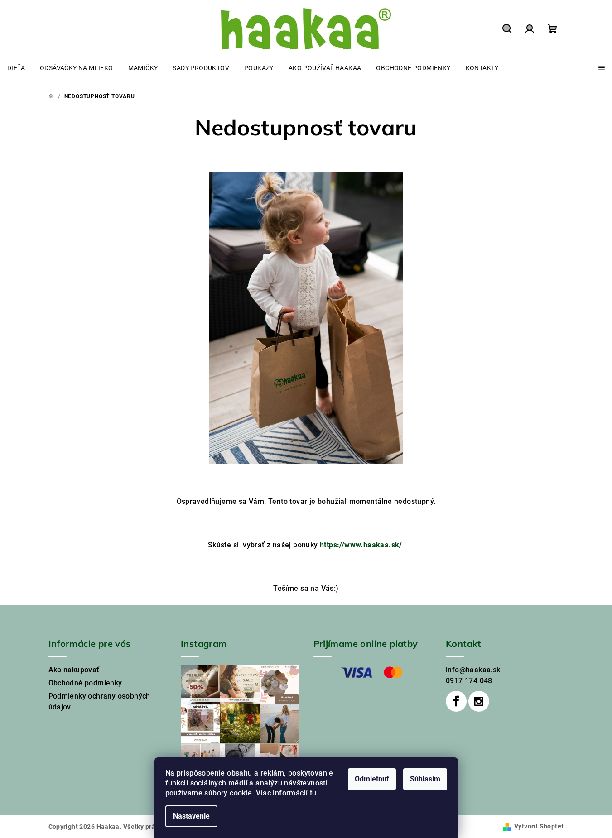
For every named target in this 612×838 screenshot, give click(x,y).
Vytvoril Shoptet (539, 826)
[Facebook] (456, 701)
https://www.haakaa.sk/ (361, 545)
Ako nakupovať (74, 670)
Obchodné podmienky (85, 683)
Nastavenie (191, 816)
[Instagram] (478, 701)
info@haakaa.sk (473, 670)
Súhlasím (425, 779)
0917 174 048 (469, 680)
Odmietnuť (372, 779)
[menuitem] (16, 67)
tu (313, 793)
